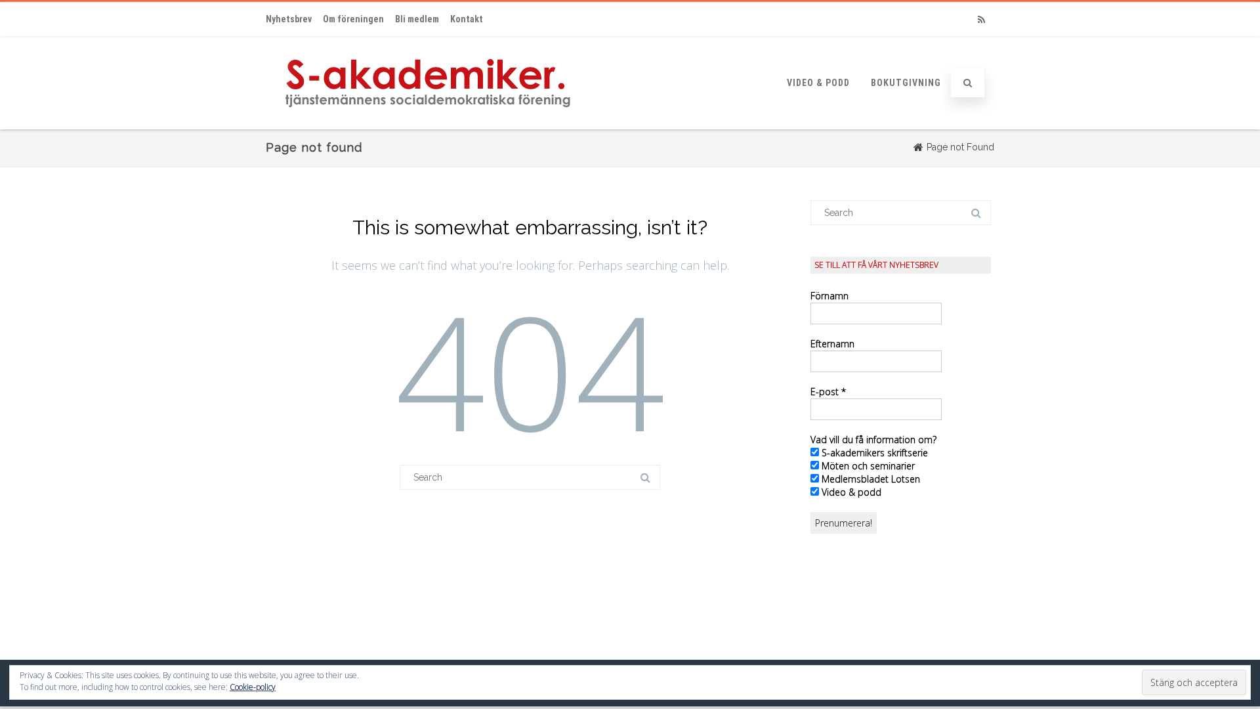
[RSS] (981, 19)
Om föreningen (353, 19)
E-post (828, 391)
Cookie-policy (253, 687)
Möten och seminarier (867, 466)
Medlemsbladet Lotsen (869, 479)
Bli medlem (417, 19)
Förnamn (829, 296)
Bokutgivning (906, 82)
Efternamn (832, 343)
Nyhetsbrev (289, 19)
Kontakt (466, 19)
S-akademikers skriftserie (873, 452)
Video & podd (818, 82)
